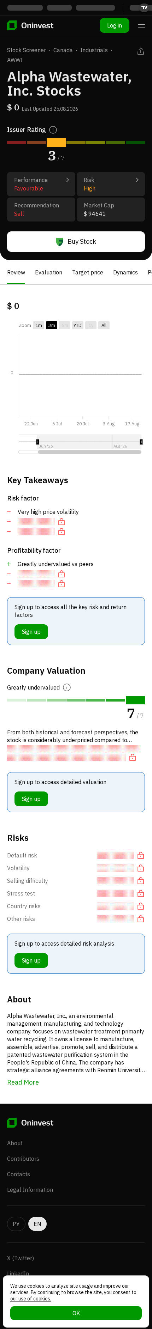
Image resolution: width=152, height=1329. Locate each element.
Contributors (23, 1158)
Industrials (94, 50)
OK (76, 1313)
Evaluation (48, 272)
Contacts (18, 1174)
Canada (63, 50)
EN (37, 1223)
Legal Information (30, 1189)
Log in (114, 25)
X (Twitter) (20, 1258)
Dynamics (125, 272)
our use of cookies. (30, 1298)
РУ (16, 1223)
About (15, 1143)
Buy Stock (82, 241)
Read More (23, 1082)
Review (16, 272)
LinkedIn (18, 1273)
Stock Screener (26, 50)
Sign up (31, 631)
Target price (87, 272)
